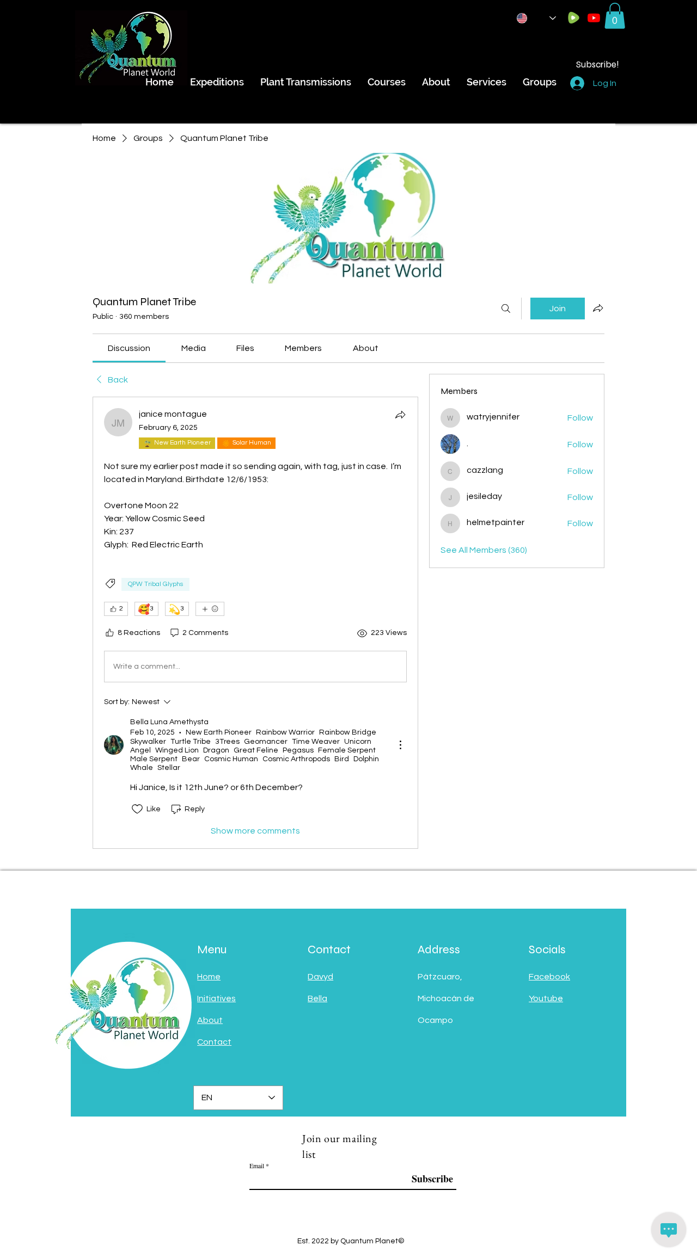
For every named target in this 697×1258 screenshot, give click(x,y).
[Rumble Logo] (573, 17)
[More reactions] (209, 609)
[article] (255, 623)
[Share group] (597, 307)
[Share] (400, 414)
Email (256, 1165)
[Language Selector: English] (536, 18)
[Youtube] (593, 17)
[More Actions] (400, 744)
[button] (615, 16)
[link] (129, 348)
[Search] (505, 308)
